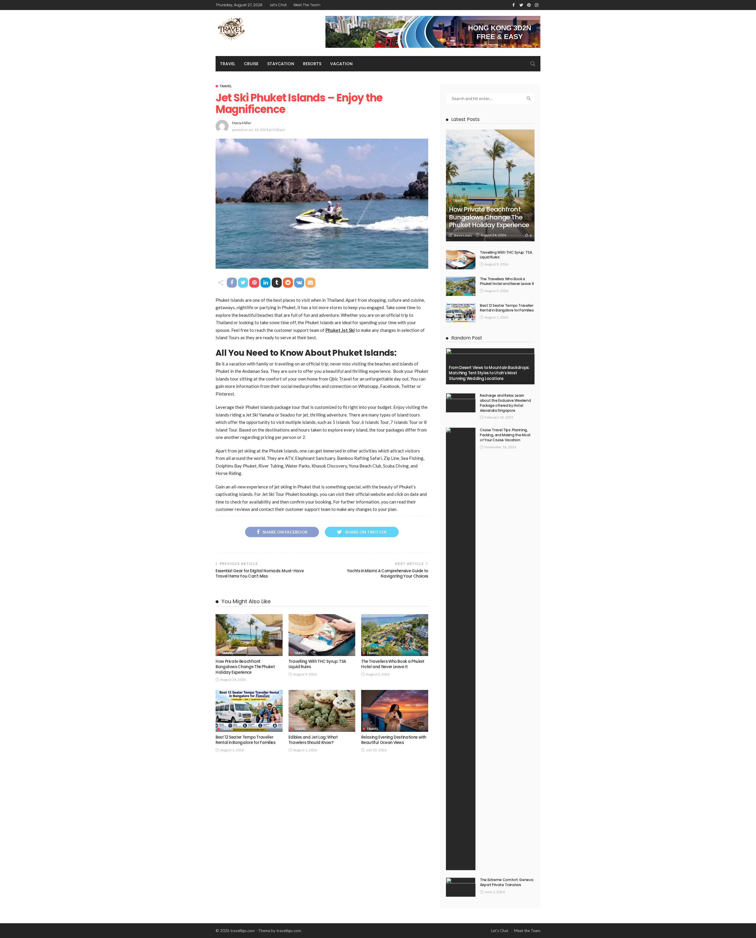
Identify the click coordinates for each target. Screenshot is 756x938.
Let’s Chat (278, 4)
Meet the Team (307, 4)
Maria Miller (241, 123)
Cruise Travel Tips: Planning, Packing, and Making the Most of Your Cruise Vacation (505, 434)
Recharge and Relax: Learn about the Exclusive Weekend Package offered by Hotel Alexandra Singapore (505, 403)
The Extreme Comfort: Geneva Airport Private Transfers (506, 882)
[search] (532, 63)
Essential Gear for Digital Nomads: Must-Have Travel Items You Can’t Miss (260, 573)
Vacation (341, 64)
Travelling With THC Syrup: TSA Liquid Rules (317, 664)
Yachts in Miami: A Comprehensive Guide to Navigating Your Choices (387, 573)
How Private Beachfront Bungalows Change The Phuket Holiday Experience (245, 667)
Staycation (280, 64)
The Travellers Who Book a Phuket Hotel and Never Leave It (392, 664)
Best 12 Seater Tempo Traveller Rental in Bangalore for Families (245, 739)
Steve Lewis (463, 235)
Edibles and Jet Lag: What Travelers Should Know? (313, 739)
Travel (227, 64)
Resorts (312, 64)
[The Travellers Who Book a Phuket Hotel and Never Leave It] (394, 635)
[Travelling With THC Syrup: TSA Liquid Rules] (322, 635)
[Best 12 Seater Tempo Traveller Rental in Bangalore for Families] (249, 711)
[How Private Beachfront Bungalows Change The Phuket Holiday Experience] (249, 635)
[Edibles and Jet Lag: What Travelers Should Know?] (322, 711)
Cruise (251, 64)
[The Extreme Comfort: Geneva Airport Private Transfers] (460, 887)
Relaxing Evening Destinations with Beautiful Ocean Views (393, 739)
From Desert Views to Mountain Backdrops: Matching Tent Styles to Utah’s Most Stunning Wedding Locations (489, 373)
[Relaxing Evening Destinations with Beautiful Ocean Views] (394, 711)
